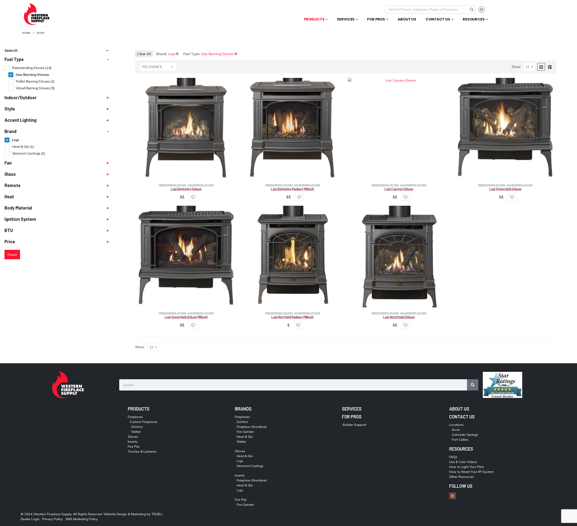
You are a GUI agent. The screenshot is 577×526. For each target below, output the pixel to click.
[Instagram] (482, 9)
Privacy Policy (52, 519)
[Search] (471, 9)
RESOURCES (461, 449)
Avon (456, 430)
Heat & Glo (23, 146)
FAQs (453, 457)
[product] (186, 129)
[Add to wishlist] (193, 197)
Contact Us (438, 19)
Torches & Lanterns (142, 451)
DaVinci (137, 427)
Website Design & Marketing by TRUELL (133, 514)
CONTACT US (462, 416)
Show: (516, 67)
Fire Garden (245, 432)
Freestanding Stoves (172, 184)
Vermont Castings (28, 153)
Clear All (144, 54)
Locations (456, 425)
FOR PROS (352, 416)
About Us (407, 19)
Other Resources (461, 477)
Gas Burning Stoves (201, 184)
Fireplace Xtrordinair (252, 427)
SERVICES (352, 408)
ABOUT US (459, 408)
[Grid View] (541, 67)
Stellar (136, 432)
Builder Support (354, 425)
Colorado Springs (465, 435)
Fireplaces (135, 417)
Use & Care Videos (463, 462)
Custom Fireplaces (143, 422)
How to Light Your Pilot (466, 467)
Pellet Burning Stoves (35, 81)
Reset (12, 254)
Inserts (132, 442)
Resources (474, 19)
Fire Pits (134, 447)
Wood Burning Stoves (35, 88)
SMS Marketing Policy (82, 519)
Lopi (15, 140)
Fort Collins (460, 440)
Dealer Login (30, 519)
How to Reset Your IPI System (471, 472)
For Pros (376, 19)
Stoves (133, 437)
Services (346, 19)
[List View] (550, 67)
